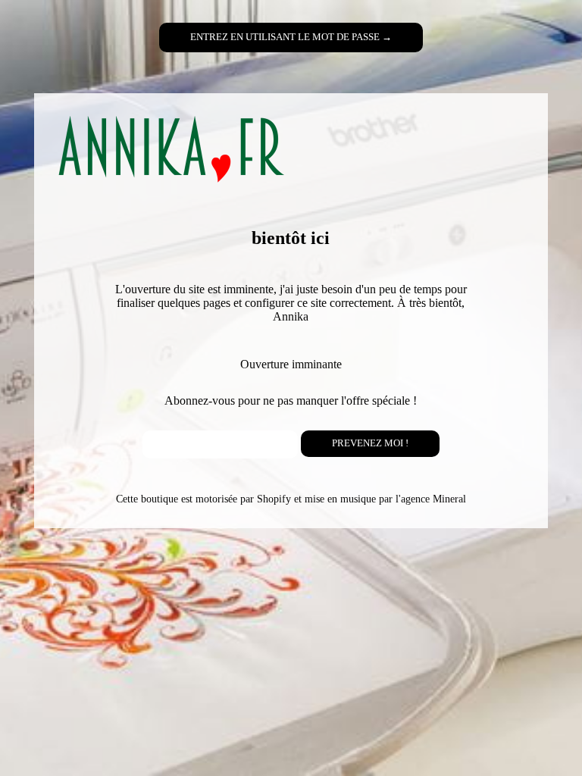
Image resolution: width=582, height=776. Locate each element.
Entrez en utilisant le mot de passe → (291, 37)
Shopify (274, 499)
